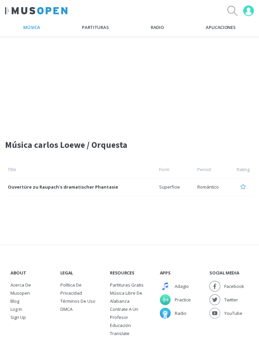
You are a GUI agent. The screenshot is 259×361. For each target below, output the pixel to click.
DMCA (66, 309)
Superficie (169, 187)
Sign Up (18, 317)
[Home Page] (36, 10)
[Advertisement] (129, 84)
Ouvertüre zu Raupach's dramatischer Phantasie (63, 187)
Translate (120, 333)
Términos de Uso (77, 301)
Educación (120, 325)
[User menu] (248, 10)
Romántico (208, 187)
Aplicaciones (220, 27)
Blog (14, 301)
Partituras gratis (127, 285)
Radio (157, 27)
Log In (16, 309)
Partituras (95, 27)
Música (31, 27)
